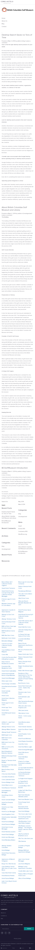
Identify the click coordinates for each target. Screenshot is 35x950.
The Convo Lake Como (25, 814)
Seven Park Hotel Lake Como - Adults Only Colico (25, 687)
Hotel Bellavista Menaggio (6, 791)
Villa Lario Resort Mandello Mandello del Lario (24, 602)
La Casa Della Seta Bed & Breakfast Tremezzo (25, 768)
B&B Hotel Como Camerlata (7, 738)
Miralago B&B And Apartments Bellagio (24, 851)
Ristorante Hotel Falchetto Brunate (23, 807)
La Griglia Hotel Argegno (25, 778)
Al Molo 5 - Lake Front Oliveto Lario (8, 723)
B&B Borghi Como (7, 735)
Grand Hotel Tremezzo (8, 588)
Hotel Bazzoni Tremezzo (9, 788)
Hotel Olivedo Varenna (25, 727)
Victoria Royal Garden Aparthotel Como (24, 817)
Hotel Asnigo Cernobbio (9, 684)
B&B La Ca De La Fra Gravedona (8, 747)
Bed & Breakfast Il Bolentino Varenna (7, 752)
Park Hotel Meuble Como (25, 799)
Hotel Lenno (5, 710)
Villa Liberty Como (23, 713)
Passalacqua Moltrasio (24, 591)
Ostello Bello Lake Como (25, 871)
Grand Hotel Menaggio (8, 678)
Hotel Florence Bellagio (8, 824)
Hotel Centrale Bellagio (8, 800)
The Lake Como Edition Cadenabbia (25, 594)
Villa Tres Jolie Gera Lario (25, 838)
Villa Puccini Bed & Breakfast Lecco (23, 835)
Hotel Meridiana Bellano (8, 840)
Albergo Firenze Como (8, 727)
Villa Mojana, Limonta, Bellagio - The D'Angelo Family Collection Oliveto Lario (25, 828)
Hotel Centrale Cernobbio (6, 692)
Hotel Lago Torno (7, 707)
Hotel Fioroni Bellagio (8, 822)
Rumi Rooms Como (23, 683)
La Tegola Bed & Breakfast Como (23, 782)
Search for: (5, 501)
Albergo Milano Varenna (8, 729)
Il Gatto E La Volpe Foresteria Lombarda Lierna (24, 763)
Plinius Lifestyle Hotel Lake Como (24, 662)
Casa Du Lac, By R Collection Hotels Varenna (7, 645)
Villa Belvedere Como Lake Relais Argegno (24, 822)
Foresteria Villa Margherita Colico (7, 667)
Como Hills (5, 654)
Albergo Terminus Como (9, 619)
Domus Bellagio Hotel (8, 782)
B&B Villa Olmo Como (8, 635)
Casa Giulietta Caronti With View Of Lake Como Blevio (9, 868)
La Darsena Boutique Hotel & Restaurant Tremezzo (24, 774)
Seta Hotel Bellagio (23, 811)
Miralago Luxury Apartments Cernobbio (25, 867)
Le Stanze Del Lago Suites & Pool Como (24, 635)
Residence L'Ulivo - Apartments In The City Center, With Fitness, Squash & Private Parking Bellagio (25, 677)
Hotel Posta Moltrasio (24, 738)
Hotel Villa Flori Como (24, 627)
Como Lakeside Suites (8, 779)
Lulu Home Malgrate (24, 864)
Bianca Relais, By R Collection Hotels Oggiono (7, 583)
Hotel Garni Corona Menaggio (7, 828)
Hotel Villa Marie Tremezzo (23, 758)
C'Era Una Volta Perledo (9, 774)
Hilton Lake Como (7, 681)
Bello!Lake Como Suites (8, 638)
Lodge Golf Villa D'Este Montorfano (25, 791)
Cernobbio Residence (8, 777)
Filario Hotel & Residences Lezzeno (8, 662)
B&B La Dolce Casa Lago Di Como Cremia (9, 627)
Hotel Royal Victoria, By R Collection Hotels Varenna (25, 616)
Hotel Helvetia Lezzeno (8, 832)
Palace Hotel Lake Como (25, 654)
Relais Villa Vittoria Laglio (25, 670)
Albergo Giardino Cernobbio (6, 846)
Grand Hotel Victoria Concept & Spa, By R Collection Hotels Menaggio (8, 593)
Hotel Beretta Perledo (8, 875)
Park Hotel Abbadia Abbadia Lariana (24, 796)
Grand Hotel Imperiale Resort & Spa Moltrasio (8, 674)
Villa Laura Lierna (23, 710)
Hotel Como (5, 695)
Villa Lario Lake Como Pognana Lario (24, 706)
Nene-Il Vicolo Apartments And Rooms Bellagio (25, 645)
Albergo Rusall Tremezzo (9, 732)
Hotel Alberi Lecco (7, 785)
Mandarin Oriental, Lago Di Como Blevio (8, 604)
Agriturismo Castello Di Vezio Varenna (8, 611)
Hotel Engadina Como (8, 814)
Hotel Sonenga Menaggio (25, 749)
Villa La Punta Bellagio (24, 878)
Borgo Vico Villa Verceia (9, 864)
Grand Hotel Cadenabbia (9, 671)
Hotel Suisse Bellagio (8, 878)
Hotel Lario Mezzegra (8, 837)
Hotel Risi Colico (23, 744)
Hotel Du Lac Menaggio (8, 811)
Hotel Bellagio (6, 850)
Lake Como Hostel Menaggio (23, 860)
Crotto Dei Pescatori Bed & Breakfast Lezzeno (9, 658)
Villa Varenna (22, 841)
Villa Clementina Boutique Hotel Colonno (25, 702)
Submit (29, 928)
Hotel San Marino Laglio (25, 747)
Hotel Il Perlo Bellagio (8, 834)
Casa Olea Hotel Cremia (9, 873)
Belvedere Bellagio (7, 641)
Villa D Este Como (23, 598)
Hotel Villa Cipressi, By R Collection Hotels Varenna (25, 622)
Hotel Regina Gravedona (25, 741)
